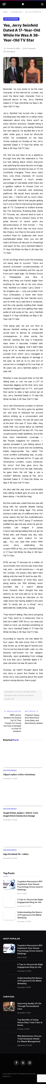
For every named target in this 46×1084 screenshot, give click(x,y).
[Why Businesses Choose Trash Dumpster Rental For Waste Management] (9, 1039)
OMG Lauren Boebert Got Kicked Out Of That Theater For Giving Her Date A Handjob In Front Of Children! (12, 723)
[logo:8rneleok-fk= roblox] (23, 835)
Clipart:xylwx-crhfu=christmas (19, 774)
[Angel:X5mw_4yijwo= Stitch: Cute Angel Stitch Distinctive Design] (23, 794)
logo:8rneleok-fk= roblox (16, 854)
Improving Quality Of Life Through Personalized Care (29, 1006)
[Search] (42, 4)
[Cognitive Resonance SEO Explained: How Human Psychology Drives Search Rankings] (9, 884)
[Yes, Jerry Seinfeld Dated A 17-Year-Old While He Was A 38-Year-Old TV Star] (23, 70)
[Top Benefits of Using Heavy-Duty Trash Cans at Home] (9, 1022)
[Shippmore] (23, 4)
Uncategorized (11, 19)
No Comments (30, 48)
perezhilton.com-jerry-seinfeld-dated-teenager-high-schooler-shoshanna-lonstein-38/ (20, 695)
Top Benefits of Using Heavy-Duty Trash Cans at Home (29, 1022)
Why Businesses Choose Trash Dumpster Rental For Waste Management (29, 1039)
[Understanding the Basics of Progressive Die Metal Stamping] (9, 915)
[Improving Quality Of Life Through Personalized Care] (9, 1006)
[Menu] (4, 4)
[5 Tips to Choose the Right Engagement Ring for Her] (9, 902)
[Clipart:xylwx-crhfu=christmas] (23, 756)
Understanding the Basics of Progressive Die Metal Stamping (29, 915)
